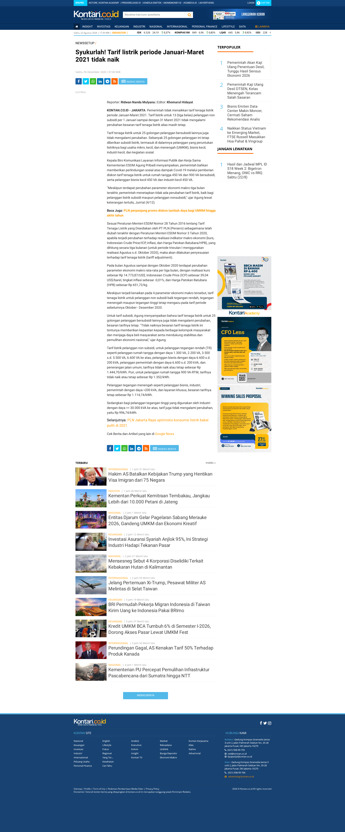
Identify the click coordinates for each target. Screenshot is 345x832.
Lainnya (264, 26)
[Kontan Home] (76, 26)
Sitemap (78, 788)
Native (192, 749)
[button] (189, 15)
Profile (87, 788)
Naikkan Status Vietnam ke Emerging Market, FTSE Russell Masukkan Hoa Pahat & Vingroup (246, 134)
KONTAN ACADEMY (109, 2)
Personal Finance (204, 26)
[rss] (114, 81)
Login (250, 2)
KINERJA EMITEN (152, 2)
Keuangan (122, 26)
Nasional (156, 26)
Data (242, 26)
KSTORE (93, 2)
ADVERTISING (206, 2)
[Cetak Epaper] (238, 18)
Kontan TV (136, 757)
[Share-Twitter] (86, 81)
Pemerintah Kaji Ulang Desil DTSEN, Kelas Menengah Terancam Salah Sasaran (245, 91)
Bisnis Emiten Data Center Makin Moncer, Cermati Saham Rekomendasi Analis (244, 112)
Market (164, 741)
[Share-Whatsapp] (93, 81)
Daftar (265, 2)
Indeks (211, 462)
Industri (139, 26)
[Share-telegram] (107, 81)
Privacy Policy (152, 788)
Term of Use (99, 788)
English (106, 741)
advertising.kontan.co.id (240, 776)
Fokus (105, 749)
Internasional (177, 26)
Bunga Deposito (168, 753)
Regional (107, 753)
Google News (164, 434)
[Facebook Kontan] (261, 723)
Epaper (79, 2)
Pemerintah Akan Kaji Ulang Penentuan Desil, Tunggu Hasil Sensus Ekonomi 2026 (245, 69)
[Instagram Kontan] (269, 723)
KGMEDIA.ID (190, 2)
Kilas (191, 745)
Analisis (135, 741)
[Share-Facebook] (78, 81)
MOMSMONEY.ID (172, 2)
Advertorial (195, 753)
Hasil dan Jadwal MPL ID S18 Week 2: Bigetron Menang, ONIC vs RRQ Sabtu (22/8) (247, 170)
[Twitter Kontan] (265, 723)
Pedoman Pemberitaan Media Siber (125, 788)
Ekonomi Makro (168, 757)
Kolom (134, 749)
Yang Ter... (107, 757)
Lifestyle (228, 26)
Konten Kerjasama (198, 741)
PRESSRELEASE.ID (131, 2)
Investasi (103, 26)
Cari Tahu (107, 765)
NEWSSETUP (84, 43)
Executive (136, 745)
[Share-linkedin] (100, 81)
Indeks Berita (145, 695)
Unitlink (164, 749)
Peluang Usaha (81, 761)
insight (87, 26)
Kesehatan (108, 761)
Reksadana (166, 745)
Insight (135, 753)
